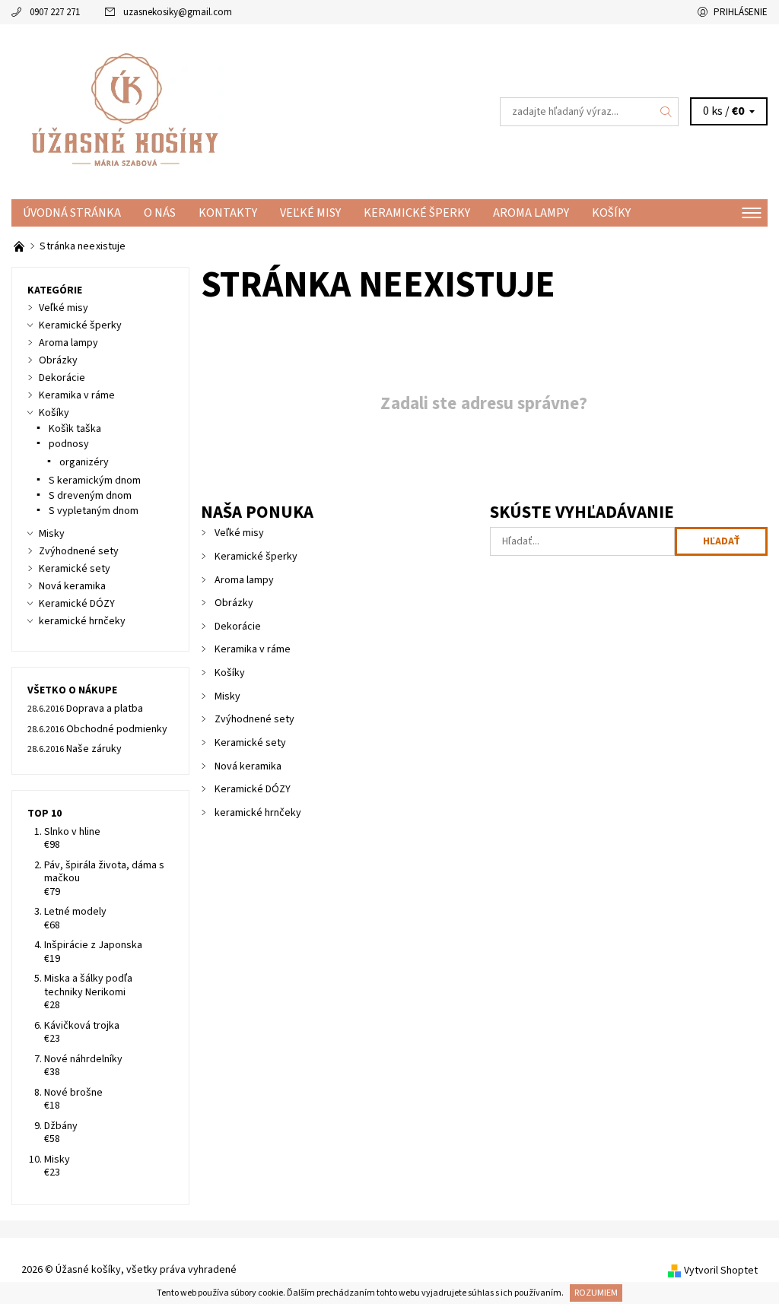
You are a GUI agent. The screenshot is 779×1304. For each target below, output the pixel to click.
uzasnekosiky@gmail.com (177, 12)
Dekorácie (238, 626)
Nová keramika (248, 766)
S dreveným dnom (90, 495)
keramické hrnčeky (258, 812)
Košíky (611, 213)
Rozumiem (596, 1293)
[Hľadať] (666, 111)
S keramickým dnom (95, 480)
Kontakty (228, 213)
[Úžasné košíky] (200, 112)
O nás (160, 213)
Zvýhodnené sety (254, 719)
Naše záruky (94, 749)
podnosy (69, 444)
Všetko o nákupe (72, 690)
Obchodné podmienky (116, 729)
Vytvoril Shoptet (721, 1270)
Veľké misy (310, 213)
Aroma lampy (531, 213)
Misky (227, 696)
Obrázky (234, 603)
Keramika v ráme (253, 649)
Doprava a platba (104, 708)
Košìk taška (75, 428)
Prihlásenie (741, 12)
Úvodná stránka (72, 213)
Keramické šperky (417, 213)
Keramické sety (250, 742)
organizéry (84, 462)
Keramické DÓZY (253, 789)
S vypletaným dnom (93, 511)
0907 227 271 (55, 12)
